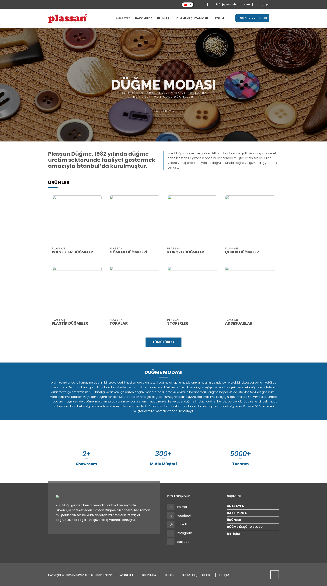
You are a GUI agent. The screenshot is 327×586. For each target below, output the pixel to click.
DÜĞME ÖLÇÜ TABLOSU (245, 527)
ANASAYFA (235, 506)
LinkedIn (182, 524)
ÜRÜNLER (234, 520)
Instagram (184, 533)
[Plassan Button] (68, 18)
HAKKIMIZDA (237, 513)
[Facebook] (262, 4)
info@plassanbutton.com (233, 4)
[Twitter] (257, 4)
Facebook (184, 515)
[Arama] (276, 17)
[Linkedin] (267, 4)
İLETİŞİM (233, 533)
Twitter (182, 507)
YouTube (183, 542)
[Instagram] (271, 4)
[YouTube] (276, 4)
